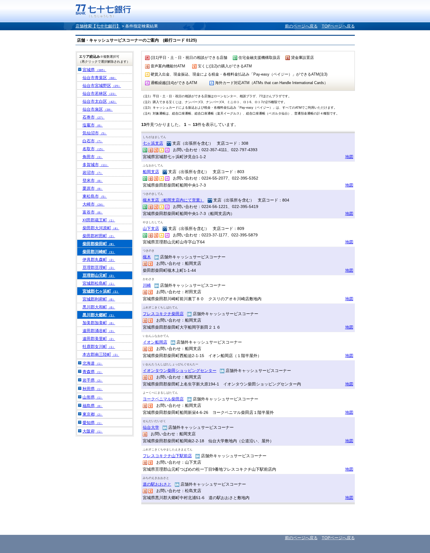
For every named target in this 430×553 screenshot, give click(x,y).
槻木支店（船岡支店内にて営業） (173, 200)
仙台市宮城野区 (101, 85)
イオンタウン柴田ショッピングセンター (179, 370)
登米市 (92, 180)
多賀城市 (95, 164)
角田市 (92, 156)
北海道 (92, 363)
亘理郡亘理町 (98, 267)
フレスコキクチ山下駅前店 (167, 455)
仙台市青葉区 (99, 77)
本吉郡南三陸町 (100, 354)
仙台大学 (151, 427)
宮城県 (94, 69)
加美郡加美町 (98, 322)
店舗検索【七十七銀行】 (98, 26)
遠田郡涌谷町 (98, 330)
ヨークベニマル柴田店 (163, 399)
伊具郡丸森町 (98, 259)
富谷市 (92, 212)
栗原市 (92, 188)
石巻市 (93, 117)
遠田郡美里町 (98, 338)
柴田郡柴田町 (98, 243)
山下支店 (151, 228)
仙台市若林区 (99, 93)
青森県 (92, 371)
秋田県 (92, 388)
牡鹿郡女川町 (98, 346)
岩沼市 (92, 172)
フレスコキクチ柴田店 (163, 313)
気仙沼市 (94, 133)
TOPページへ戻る (338, 26)
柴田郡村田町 (98, 235)
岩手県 (92, 380)
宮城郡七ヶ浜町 (100, 291)
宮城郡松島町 (98, 283)
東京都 (92, 414)
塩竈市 (92, 125)
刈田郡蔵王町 (98, 220)
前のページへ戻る (301, 26)
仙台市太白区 (99, 101)
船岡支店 (151, 171)
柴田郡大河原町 (100, 228)
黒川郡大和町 (98, 307)
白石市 (92, 141)
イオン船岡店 (155, 342)
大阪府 (92, 431)
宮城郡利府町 (98, 299)
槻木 (147, 257)
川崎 (147, 285)
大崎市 (93, 204)
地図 (349, 156)
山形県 (92, 397)
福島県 (92, 405)
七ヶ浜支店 (153, 143)
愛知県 (92, 422)
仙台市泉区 (97, 109)
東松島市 (94, 196)
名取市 (93, 148)
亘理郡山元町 (98, 275)
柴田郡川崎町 (98, 251)
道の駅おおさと (157, 484)
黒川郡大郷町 (98, 315)
